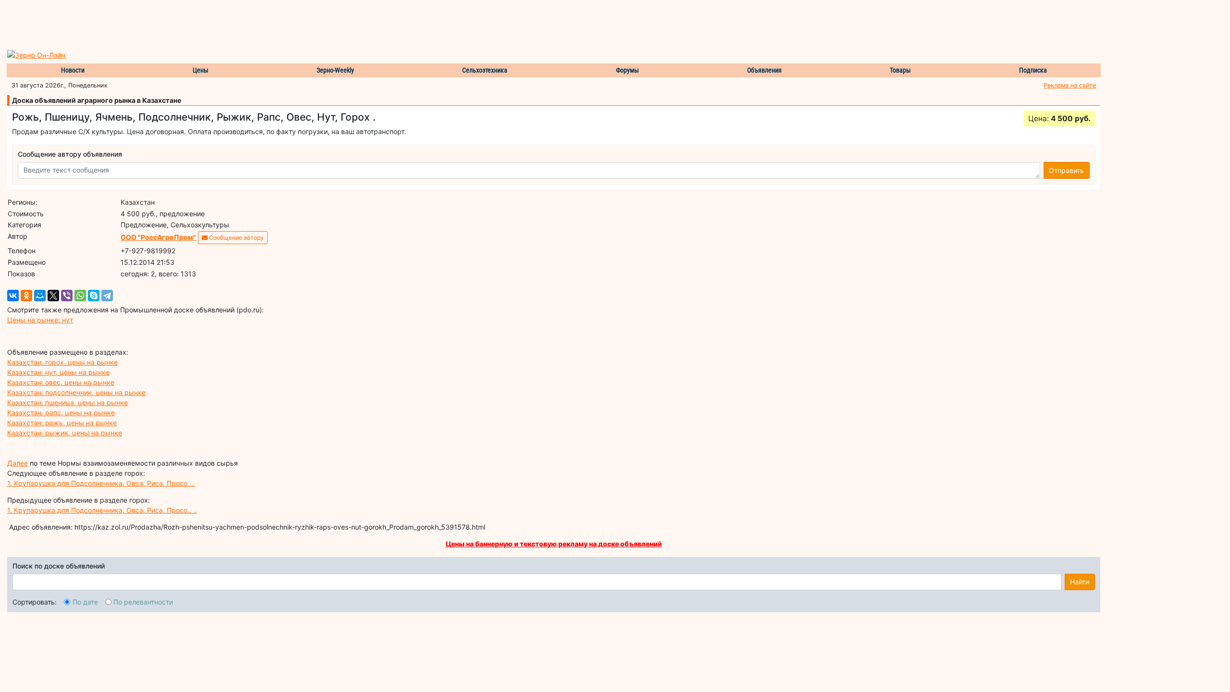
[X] (53, 295)
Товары (900, 70)
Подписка (1033, 70)
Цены (201, 70)
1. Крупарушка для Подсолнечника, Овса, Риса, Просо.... (101, 483)
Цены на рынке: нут (40, 320)
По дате (85, 602)
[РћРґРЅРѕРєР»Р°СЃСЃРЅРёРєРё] (26, 295)
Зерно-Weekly (335, 70)
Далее (17, 463)
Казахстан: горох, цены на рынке (62, 362)
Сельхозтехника (484, 70)
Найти (1079, 582)
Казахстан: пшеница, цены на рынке (67, 402)
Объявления (764, 70)
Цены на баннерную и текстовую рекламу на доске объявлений (554, 544)
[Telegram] (107, 295)
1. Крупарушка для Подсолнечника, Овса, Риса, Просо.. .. (102, 510)
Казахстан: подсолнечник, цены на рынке (76, 392)
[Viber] (67, 295)
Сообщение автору (236, 237)
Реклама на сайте (1070, 85)
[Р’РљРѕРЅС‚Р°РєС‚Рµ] (13, 295)
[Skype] (93, 295)
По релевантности (143, 602)
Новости (73, 70)
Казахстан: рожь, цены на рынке (62, 423)
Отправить (1066, 170)
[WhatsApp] (80, 295)
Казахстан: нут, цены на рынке (58, 372)
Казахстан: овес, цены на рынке (60, 382)
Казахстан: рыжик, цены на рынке (64, 433)
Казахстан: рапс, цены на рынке (61, 412)
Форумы (627, 70)
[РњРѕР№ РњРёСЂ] (40, 295)
